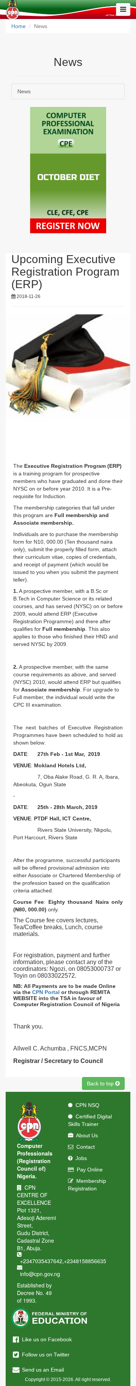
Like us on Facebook (46, 1339)
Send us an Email (42, 1370)
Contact (84, 1147)
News (24, 91)
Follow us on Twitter (45, 1355)
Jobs (80, 1158)
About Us (85, 1135)
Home (18, 26)
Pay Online (88, 1169)
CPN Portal (46, 992)
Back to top (101, 1083)
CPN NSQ (86, 1105)
